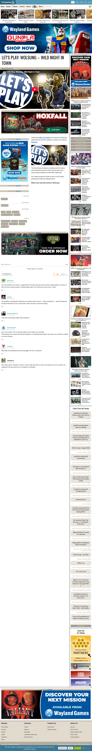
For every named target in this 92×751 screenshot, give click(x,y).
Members (26, 729)
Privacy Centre (74, 734)
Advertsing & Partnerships (30, 734)
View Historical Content (81, 147)
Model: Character (23, 221)
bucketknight (11, 327)
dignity (11, 68)
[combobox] (68, 6)
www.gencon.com (81, 674)
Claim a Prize (50, 727)
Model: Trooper (4, 223)
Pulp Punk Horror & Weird (6, 214)
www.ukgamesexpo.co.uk (81, 646)
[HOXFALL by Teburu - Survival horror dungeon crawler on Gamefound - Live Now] (34, 133)
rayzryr (9, 297)
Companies (4, 737)
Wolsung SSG (4, 199)
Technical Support (51, 729)
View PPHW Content (81, 150)
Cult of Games (4, 727)
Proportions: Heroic (13, 223)
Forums (22, 6)
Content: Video (14, 221)
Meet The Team (74, 729)
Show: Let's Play (4, 226)
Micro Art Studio (44, 137)
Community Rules (74, 737)
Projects (15, 6)
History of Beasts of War (76, 732)
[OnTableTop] (8, 2)
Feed (81, 2)
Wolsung (34, 142)
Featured (3, 212)
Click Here (81, 658)
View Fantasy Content (81, 144)
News (2, 6)
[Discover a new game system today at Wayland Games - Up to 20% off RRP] (34, 254)
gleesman (10, 280)
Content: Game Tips (5, 221)
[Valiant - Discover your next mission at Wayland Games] (81, 86)
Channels (3, 729)
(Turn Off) (38, 111)
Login (66, 264)
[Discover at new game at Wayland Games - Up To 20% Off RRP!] (14, 181)
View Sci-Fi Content (81, 141)
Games (8, 6)
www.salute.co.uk (81, 682)
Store (77, 2)
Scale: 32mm (22, 223)
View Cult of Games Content (81, 138)
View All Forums (81, 626)
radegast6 (10, 360)
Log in (89, 2)
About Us (72, 727)
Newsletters (27, 732)
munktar (10, 346)
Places (28, 6)
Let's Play (9, 212)
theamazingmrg (12, 313)
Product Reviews (28, 737)
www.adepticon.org (81, 666)
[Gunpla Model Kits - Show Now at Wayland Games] (46, 38)
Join (85, 2)
